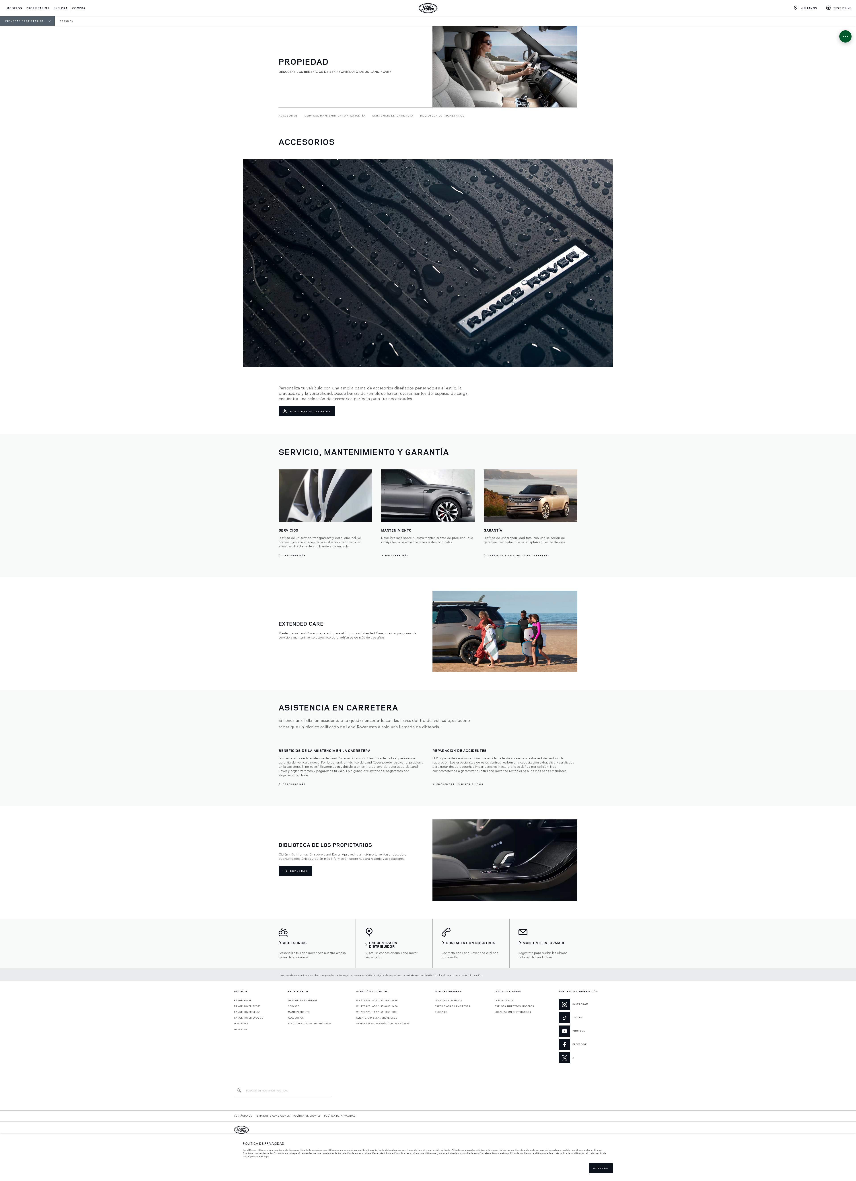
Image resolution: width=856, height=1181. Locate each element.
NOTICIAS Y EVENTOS (448, 1000)
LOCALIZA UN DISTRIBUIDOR (513, 1011)
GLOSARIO (441, 1011)
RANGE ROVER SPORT (247, 1006)
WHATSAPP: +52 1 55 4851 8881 (377, 1011)
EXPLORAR (299, 870)
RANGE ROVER (243, 1000)
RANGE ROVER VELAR (247, 1011)
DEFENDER (240, 1029)
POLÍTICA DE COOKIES (307, 1115)
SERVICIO (294, 1006)
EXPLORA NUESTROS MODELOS (514, 1006)
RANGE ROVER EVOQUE (248, 1017)
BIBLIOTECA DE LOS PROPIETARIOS (309, 1023)
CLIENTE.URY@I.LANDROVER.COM (377, 1017)
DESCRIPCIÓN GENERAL (302, 1000)
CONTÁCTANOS (504, 1000)
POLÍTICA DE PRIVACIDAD (340, 1115)
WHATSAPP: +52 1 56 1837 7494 (377, 1000)
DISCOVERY (241, 1023)
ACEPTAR (601, 1168)
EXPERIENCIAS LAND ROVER (452, 1006)
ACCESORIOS (296, 1017)
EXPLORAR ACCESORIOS (310, 411)
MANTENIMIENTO (299, 1011)
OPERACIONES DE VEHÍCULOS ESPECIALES (383, 1023)
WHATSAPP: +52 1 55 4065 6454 (377, 1006)
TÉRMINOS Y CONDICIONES (273, 1115)
